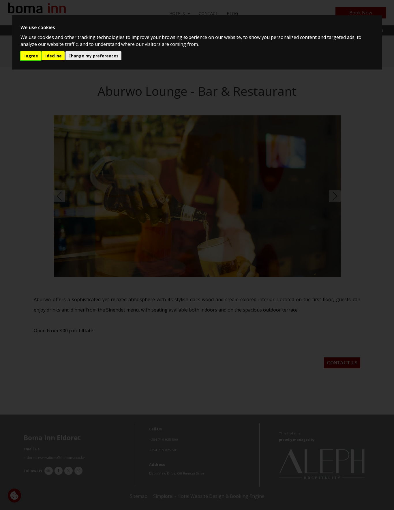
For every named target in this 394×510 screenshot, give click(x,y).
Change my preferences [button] (93, 56)
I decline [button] (53, 56)
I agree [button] (30, 56)
